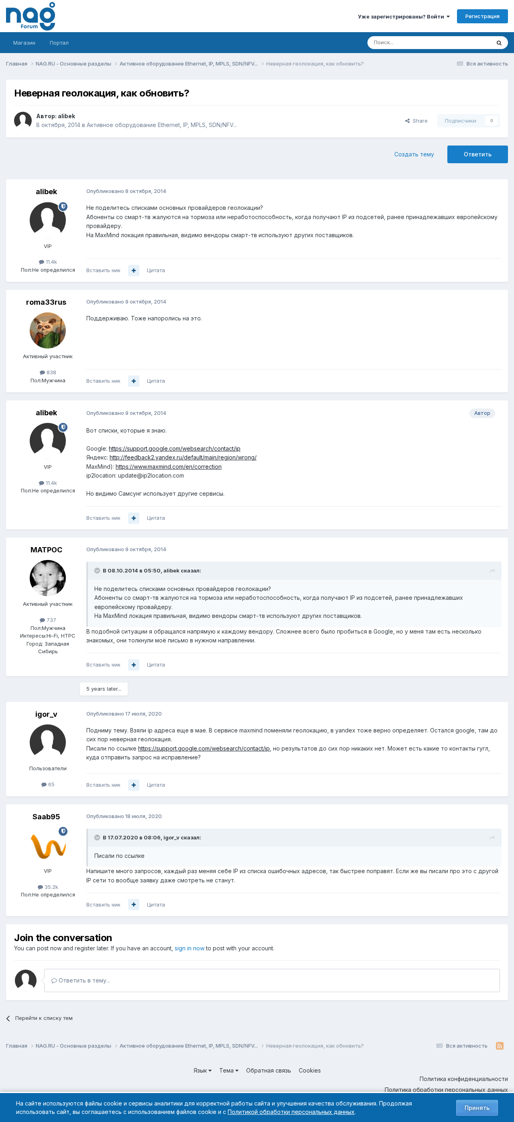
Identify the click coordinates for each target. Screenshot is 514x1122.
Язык (201, 1070)
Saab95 (46, 816)
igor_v (46, 714)
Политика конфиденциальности (464, 1078)
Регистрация (482, 16)
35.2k (50, 887)
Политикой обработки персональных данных (291, 1111)
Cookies (310, 1070)
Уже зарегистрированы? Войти (402, 16)
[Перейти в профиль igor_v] (48, 742)
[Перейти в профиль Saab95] (48, 845)
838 (50, 372)
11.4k (50, 261)
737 (50, 620)
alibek (66, 116)
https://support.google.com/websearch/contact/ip (175, 448)
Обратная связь (268, 1070)
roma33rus (46, 302)
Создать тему (414, 154)
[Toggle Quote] (98, 570)
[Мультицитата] (133, 270)
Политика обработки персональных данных (446, 1089)
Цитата (156, 270)
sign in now (189, 948)
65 (51, 784)
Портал (59, 42)
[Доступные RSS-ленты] (500, 1046)
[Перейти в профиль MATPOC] (48, 578)
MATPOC (46, 550)
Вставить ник (103, 270)
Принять (477, 1107)
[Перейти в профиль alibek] (23, 120)
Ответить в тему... (83, 980)
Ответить (478, 154)
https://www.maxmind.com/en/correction (169, 466)
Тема (227, 1070)
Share (419, 120)
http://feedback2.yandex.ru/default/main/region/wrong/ (183, 457)
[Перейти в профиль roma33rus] (48, 330)
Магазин (24, 42)
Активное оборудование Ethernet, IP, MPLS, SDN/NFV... (162, 124)
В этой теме (465, 42)
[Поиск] (499, 42)
